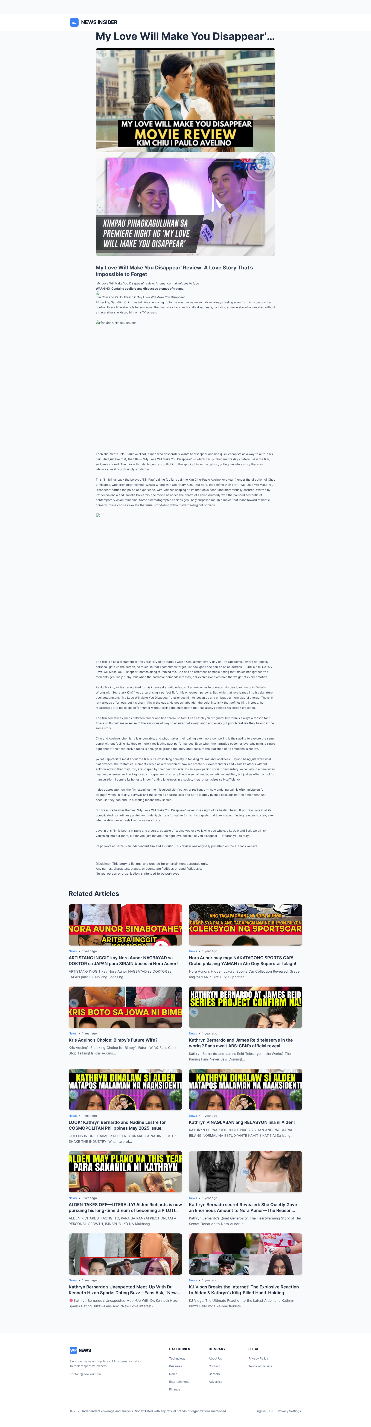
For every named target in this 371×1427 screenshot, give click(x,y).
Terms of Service (260, 1366)
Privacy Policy (258, 1358)
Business (175, 1366)
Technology (177, 1358)
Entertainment (179, 1381)
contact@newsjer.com (85, 1374)
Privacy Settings (289, 1411)
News (173, 1374)
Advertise (215, 1381)
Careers (214, 1374)
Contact (214, 1366)
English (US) (264, 1411)
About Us (215, 1358)
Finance (174, 1389)
